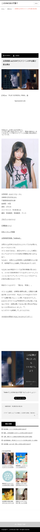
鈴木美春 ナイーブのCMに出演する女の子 (15, 429)
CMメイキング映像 (8, 232)
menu (36, 3)
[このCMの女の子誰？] (9, 3)
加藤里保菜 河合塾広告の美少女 (13, 406)
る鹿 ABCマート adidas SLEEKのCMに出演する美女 (18, 436)
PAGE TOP (21, 524)
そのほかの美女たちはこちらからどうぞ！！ (17, 316)
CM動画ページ (6, 225)
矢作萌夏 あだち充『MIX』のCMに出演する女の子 (17, 444)
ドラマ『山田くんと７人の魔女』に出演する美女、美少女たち (19, 414)
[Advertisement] (20, 31)
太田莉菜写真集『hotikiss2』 (11, 238)
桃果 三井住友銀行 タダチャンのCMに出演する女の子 (18, 433)
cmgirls (17, 55)
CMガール (9, 8)
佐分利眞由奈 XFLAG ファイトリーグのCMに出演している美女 (20, 440)
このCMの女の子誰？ (14, 529)
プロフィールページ (8, 219)
